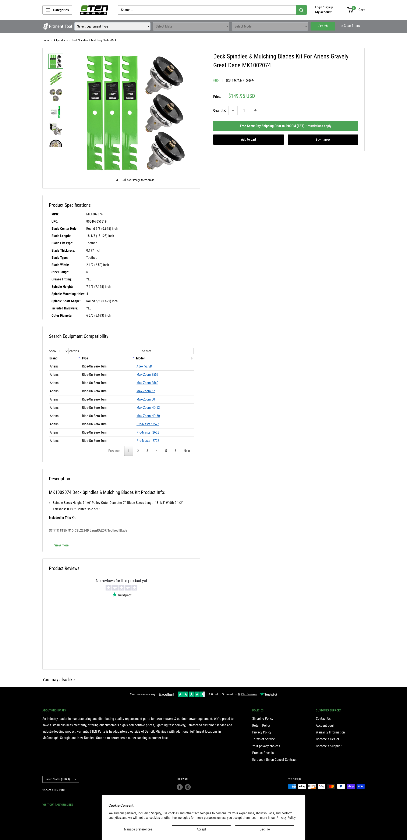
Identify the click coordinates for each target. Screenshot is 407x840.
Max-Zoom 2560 (147, 383)
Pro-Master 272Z (148, 441)
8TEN (216, 80)
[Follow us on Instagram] (188, 787)
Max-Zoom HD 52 (148, 408)
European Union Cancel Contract (274, 760)
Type (85, 358)
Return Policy (261, 726)
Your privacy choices (266, 746)
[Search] (301, 10)
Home (46, 40)
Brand (53, 358)
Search (323, 26)
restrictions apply (319, 126)
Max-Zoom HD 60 (148, 416)
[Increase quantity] (255, 110)
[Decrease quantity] (233, 110)
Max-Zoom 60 (146, 399)
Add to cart (248, 139)
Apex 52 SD (144, 366)
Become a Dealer (327, 739)
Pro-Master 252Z (148, 424)
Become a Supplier (328, 746)
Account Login (325, 726)
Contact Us (323, 719)
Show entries (64, 351)
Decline (265, 829)
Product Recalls (263, 753)
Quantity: (219, 110)
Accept (201, 829)
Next (187, 451)
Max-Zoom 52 (146, 391)
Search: (147, 351)
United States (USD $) (57, 779)
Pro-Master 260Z (148, 432)
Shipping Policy (262, 719)
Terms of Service (263, 739)
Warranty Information (330, 732)
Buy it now (323, 139)
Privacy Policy (286, 818)
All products (61, 40)
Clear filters (350, 26)
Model (140, 358)
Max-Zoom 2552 (147, 375)
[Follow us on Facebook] (180, 787)
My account (323, 12)
